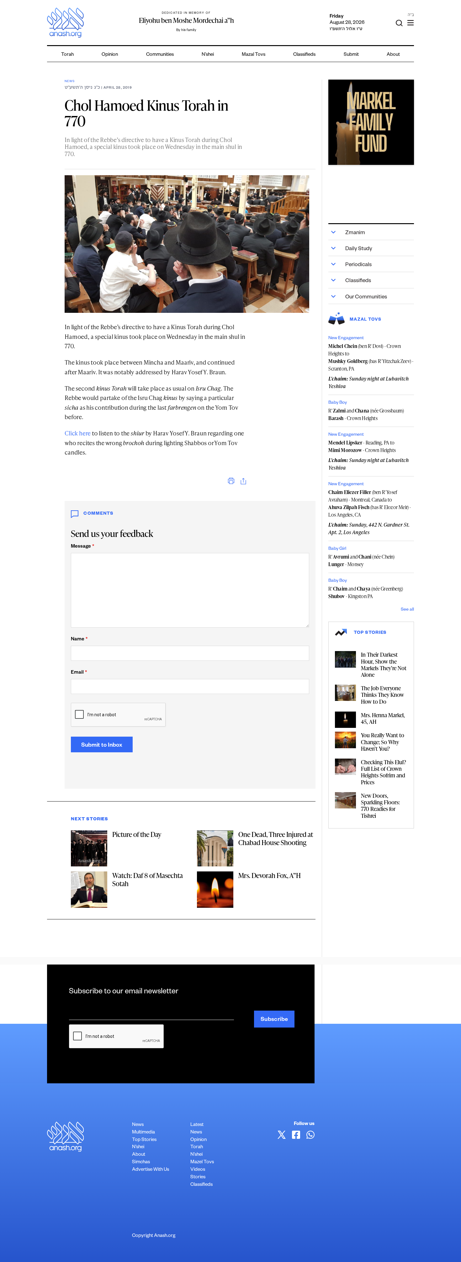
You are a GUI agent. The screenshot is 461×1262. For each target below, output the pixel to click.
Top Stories (144, 1140)
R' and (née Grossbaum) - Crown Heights (366, 414)
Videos (197, 1170)
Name (79, 639)
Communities (160, 55)
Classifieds (304, 55)
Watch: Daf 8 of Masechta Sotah (147, 879)
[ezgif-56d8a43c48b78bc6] (371, 122)
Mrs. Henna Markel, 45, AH (383, 718)
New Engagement (346, 338)
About (393, 55)
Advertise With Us (150, 1170)
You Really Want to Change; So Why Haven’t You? (382, 741)
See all (407, 610)
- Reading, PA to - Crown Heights (362, 446)
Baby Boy (337, 403)
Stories (197, 1177)
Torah (67, 55)
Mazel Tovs (202, 1162)
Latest (197, 1125)
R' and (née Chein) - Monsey (361, 560)
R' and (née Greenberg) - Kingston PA (365, 592)
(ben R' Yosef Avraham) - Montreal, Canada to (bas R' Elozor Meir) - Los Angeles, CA (369, 503)
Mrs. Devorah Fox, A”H (269, 875)
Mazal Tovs (253, 55)
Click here (78, 433)
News (69, 81)
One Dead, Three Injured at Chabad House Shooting (275, 838)
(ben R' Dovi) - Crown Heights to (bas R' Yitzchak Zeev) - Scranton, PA (370, 357)
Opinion (110, 55)
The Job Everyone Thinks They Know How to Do (382, 694)
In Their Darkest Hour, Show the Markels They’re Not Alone (383, 664)
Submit (351, 55)
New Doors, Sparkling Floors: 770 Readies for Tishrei (380, 805)
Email (79, 673)
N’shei (208, 55)
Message (82, 546)
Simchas (141, 1162)
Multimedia (143, 1132)
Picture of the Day (136, 834)
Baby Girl (337, 549)
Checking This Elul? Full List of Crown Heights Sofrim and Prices (383, 772)
